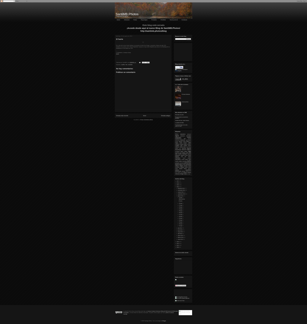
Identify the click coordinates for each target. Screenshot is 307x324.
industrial (189, 153)
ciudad (185, 145)
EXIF (117, 54)
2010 (178, 247)
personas (187, 163)
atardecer (182, 140)
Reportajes (144, 20)
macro (189, 156)
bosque (185, 142)
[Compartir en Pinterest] (149, 62)
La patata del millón (179, 122)
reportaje (186, 165)
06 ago (180, 216)
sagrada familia (183, 168)
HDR (190, 152)
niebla (186, 159)
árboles (189, 137)
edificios (189, 149)
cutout (180, 148)
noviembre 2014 (181, 190)
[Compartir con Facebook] (147, 62)
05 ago (180, 218)
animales (188, 135)
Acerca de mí (174, 20)
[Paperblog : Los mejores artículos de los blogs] (179, 68)
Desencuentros (185, 101)
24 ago (180, 207)
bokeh (181, 142)
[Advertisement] (183, 52)
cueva (176, 148)
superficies (188, 170)
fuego (181, 152)
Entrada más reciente (122, 115)
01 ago (180, 225)
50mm (176, 134)
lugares (177, 156)
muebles (189, 158)
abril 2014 (180, 233)
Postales (154, 20)
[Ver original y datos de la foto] (143, 42)
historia (179, 154)
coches (189, 145)
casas (185, 144)
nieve (190, 159)
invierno (183, 155)
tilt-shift (187, 171)
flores (182, 151)
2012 (178, 243)
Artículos (127, 20)
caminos (177, 144)
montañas (130, 64)
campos (181, 144)
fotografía (177, 152)
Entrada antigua (165, 115)
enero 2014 (180, 239)
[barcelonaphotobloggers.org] (181, 69)
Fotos (135, 20)
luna (182, 156)
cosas (184, 147)
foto (126, 64)
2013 (178, 241)
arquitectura (178, 138)
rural (176, 168)
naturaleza (178, 159)
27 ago (180, 205)
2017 (178, 181)
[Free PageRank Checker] (181, 297)
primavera (188, 164)
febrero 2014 (181, 237)
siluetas (189, 168)
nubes (180, 161)
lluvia (186, 155)
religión (181, 165)
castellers (189, 144)
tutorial (182, 172)
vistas (185, 173)
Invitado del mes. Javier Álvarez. (182, 120)
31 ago (180, 197)
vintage (182, 173)
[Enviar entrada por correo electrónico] (140, 62)
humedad (184, 154)
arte (185, 138)
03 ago (180, 222)
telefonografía (178, 171)
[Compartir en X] (146, 62)
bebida (184, 141)
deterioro (184, 149)
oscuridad (184, 161)
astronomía (177, 140)
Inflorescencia (182, 199)
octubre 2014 (181, 192)
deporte (189, 148)
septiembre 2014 (181, 194)
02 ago (180, 223)
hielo (176, 154)
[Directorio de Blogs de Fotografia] (178, 71)
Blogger (164, 320)
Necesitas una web (179, 114)
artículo (189, 138)
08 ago (180, 212)
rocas (186, 167)
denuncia (184, 148)
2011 (178, 245)
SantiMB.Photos (127, 14)
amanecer (182, 135)
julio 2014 (180, 228)
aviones (176, 141)
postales (184, 164)
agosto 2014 (180, 195)
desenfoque (178, 149)
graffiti (187, 152)
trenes (179, 172)
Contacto (184, 20)
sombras (177, 170)
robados (182, 167)
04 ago (180, 220)
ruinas (189, 167)
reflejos (177, 165)
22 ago (180, 208)
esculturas (177, 151)
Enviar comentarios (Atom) (146, 119)
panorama (182, 163)
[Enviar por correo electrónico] (143, 62)
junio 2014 (180, 230)
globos (183, 152)
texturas (183, 171)
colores (177, 147)
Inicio (118, 20)
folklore (185, 151)
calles (189, 142)
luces (189, 155)
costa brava (188, 147)
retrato (189, 165)
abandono (182, 134)
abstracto (189, 134)
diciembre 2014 (181, 188)
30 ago (180, 203)
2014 (178, 186)
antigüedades (178, 137)
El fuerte (180, 201)
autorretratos (188, 140)
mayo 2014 (180, 231)
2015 (178, 184)
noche (176, 161)
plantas (177, 164)
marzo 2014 (180, 235)
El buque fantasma (186, 94)
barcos (180, 141)
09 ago (180, 210)
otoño (189, 161)
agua (177, 136)
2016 (178, 183)
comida (181, 147)
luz (185, 156)
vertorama (177, 173)
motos (184, 158)
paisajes (177, 163)
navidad (182, 159)
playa (180, 164)
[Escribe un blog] (144, 62)
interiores (177, 155)
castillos (123, 64)
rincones (177, 167)
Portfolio (163, 20)
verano (189, 172)
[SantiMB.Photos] (176, 280)
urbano (185, 172)
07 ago (180, 214)
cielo (181, 145)
